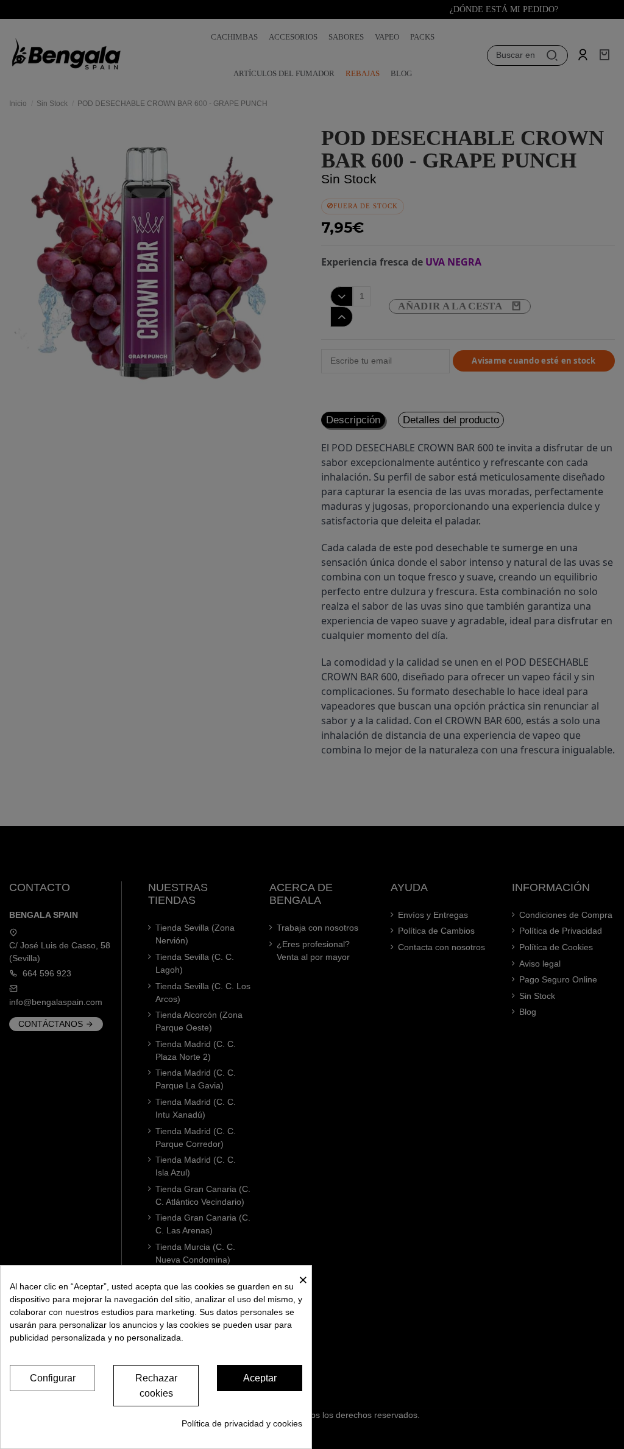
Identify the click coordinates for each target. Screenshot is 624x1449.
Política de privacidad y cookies (242, 1423)
